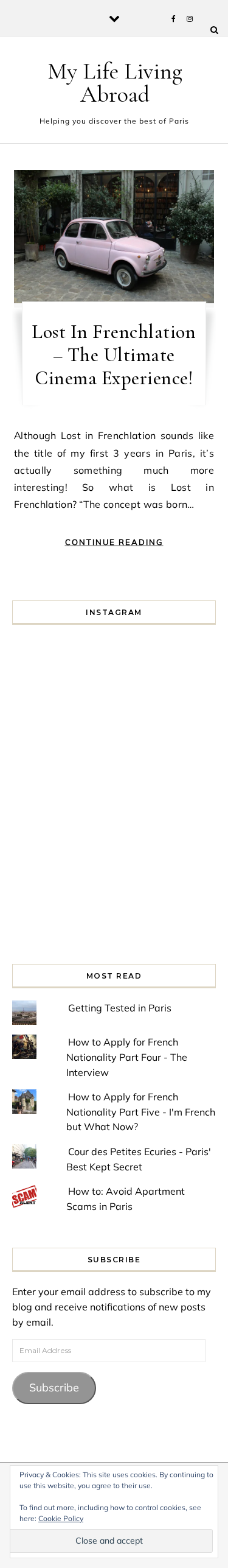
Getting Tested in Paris (119, 1008)
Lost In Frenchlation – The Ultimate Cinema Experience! (114, 355)
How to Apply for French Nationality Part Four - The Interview (126, 1057)
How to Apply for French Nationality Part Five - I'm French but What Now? (140, 1112)
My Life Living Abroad (114, 82)
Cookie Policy (60, 1518)
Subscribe (54, 1387)
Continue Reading (114, 542)
